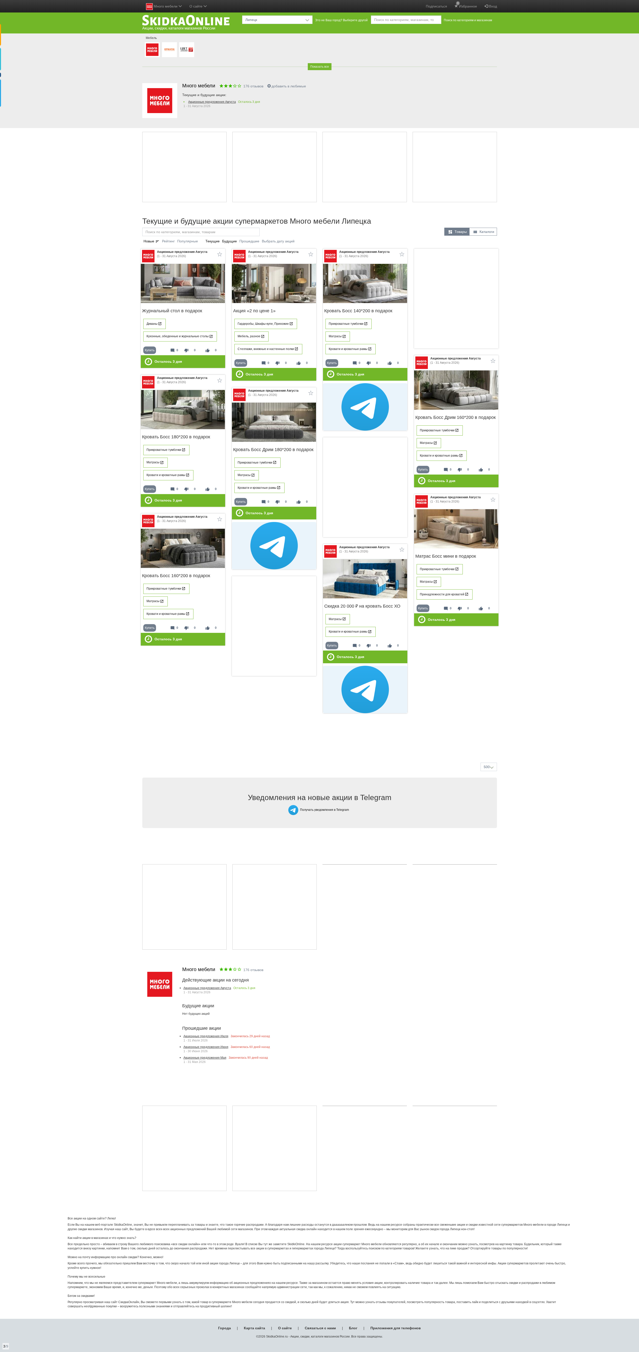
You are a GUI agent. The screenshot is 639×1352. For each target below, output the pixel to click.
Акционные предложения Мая (204, 1057)
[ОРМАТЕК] (169, 49)
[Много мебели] (152, 49)
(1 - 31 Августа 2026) (182, 254)
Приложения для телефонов (395, 1328)
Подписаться (436, 6)
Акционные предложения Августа (212, 102)
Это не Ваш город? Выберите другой (341, 20)
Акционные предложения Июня (205, 1047)
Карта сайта (254, 1328)
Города (224, 1328)
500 (487, 767)
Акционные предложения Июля (205, 1036)
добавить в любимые (289, 86)
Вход (492, 6)
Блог (353, 1328)
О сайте (285, 1328)
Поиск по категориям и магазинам (468, 20)
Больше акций (320, 746)
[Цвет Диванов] (186, 49)
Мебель (151, 38)
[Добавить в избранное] (219, 254)
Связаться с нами (320, 1328)
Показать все (319, 66)
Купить (150, 350)
